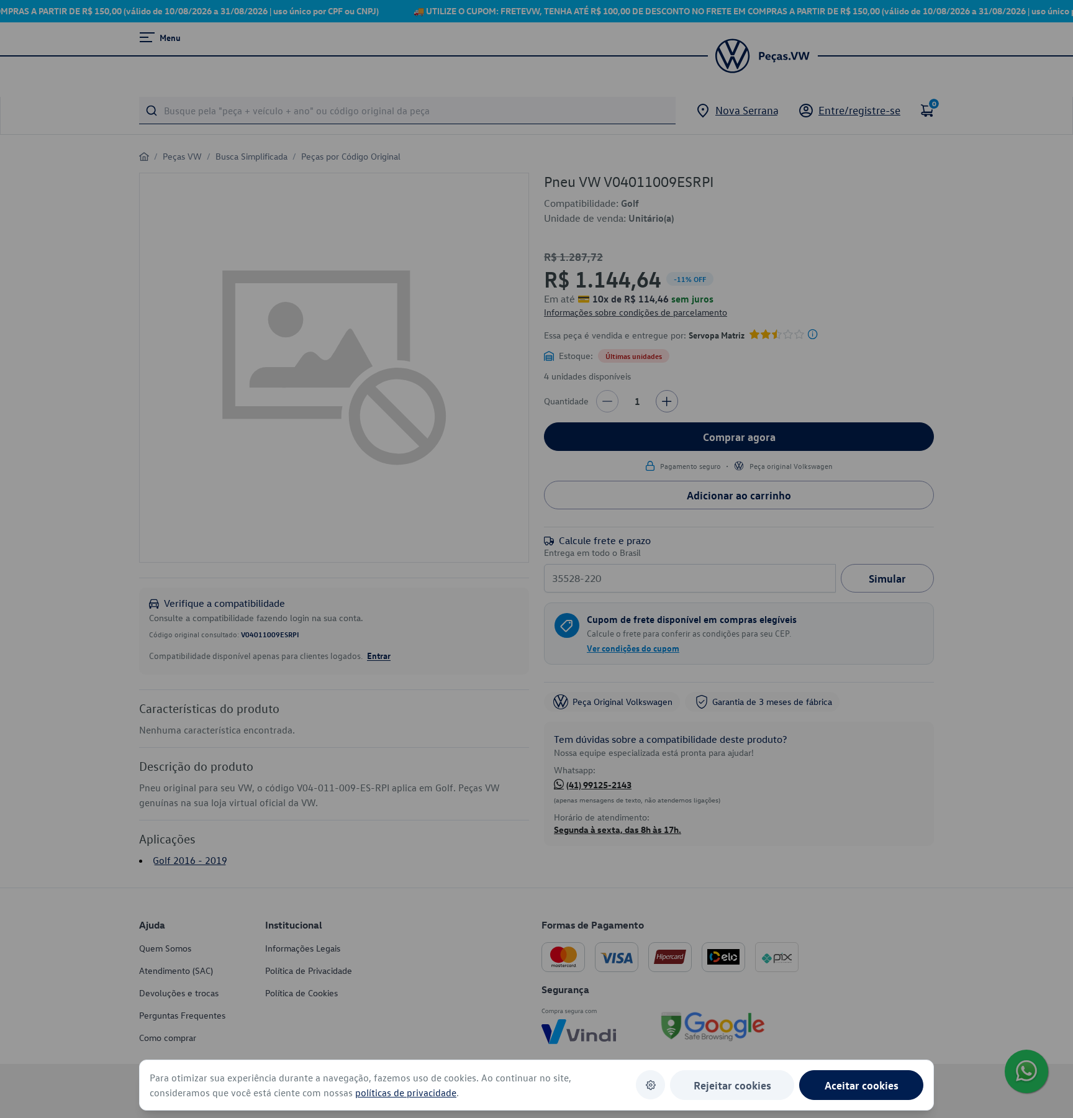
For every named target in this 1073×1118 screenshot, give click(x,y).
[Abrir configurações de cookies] (650, 1084)
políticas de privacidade (405, 1092)
